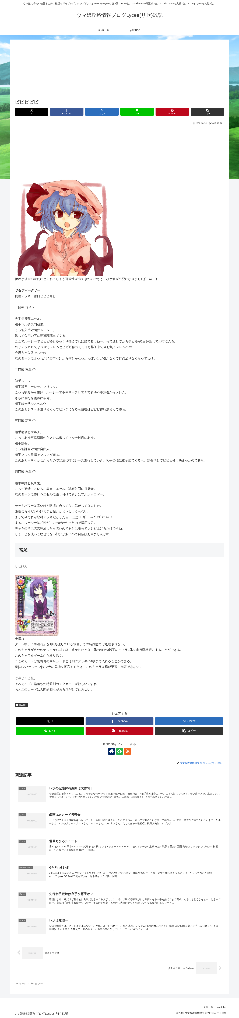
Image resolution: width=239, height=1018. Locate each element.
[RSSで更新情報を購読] (127, 751)
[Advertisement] (119, 71)
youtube (221, 1007)
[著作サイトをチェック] (111, 751)
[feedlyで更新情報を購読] (119, 751)
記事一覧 (208, 1007)
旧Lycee (23, 705)
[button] (207, 112)
